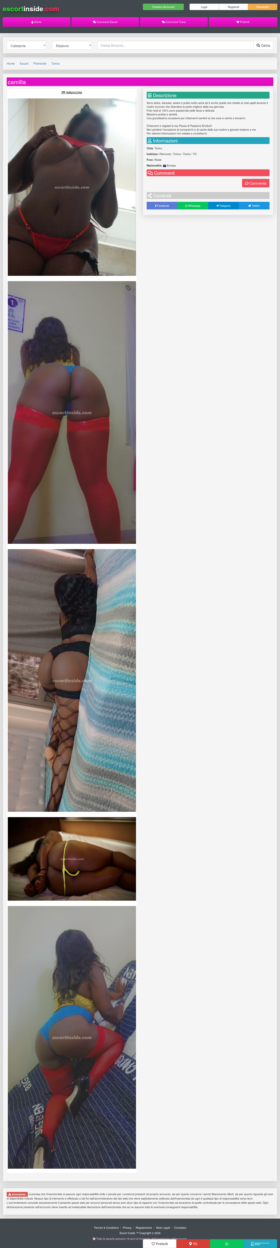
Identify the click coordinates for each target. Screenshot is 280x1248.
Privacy (127, 1227)
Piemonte (39, 63)
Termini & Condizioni (106, 1227)
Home (38, 22)
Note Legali (163, 1227)
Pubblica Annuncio (163, 7)
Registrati (233, 7)
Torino (55, 63)
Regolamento (144, 1227)
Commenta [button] (257, 183)
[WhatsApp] (227, 1243)
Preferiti (244, 22)
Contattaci (180, 1227)
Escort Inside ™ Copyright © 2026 (140, 1233)
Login (204, 7)
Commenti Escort (107, 22)
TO (194, 1243)
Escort (24, 63)
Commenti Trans (175, 22)
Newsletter (262, 7)
